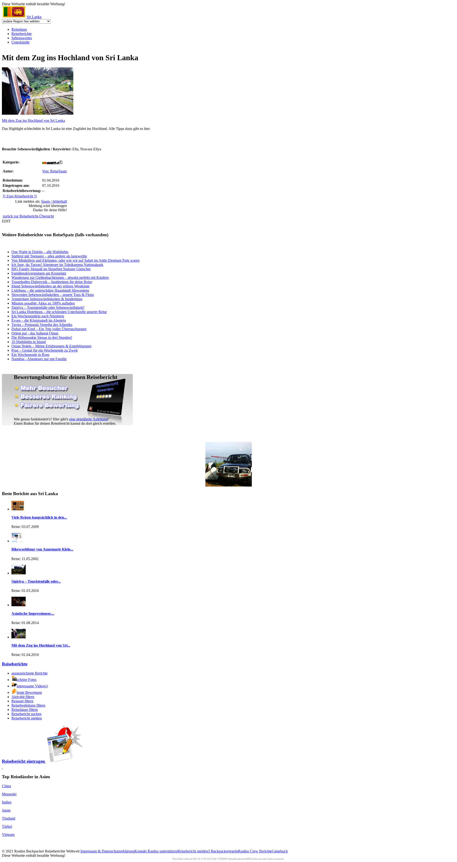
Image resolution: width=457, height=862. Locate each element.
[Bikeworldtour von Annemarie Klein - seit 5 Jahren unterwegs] (17, 541)
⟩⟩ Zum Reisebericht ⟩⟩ (20, 196)
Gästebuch (280, 851)
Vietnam (8, 834)
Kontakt (141, 851)
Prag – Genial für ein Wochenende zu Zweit (44, 350)
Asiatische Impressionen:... (32, 613)
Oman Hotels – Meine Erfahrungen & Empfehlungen (51, 346)
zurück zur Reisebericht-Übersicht (28, 216)
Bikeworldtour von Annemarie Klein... (42, 549)
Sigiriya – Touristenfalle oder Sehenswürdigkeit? (47, 307)
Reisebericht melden (26, 718)
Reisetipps (19, 29)
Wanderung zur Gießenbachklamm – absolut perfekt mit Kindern (60, 278)
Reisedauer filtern (24, 710)
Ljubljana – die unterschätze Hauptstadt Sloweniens (50, 290)
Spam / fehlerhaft (54, 201)
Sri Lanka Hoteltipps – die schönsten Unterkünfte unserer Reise (59, 312)
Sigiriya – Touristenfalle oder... (36, 581)
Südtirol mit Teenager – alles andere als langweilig (49, 256)
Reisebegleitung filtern (28, 705)
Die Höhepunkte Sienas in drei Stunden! (41, 337)
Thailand (8, 818)
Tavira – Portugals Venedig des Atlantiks (41, 325)
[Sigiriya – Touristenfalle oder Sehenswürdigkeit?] (18, 573)
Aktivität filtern (22, 697)
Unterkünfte (20, 42)
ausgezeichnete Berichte (29, 673)
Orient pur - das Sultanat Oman (34, 333)
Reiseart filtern (22, 701)
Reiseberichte (21, 34)
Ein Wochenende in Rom (30, 355)
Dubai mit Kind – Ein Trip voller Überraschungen (48, 329)
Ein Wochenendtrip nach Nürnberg (37, 316)
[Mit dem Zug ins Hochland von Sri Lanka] (18, 637)
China (6, 786)
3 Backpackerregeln (223, 851)
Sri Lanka (34, 17)
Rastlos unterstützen (163, 851)
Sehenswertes (21, 38)
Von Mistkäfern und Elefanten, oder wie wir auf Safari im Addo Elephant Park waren (75, 260)
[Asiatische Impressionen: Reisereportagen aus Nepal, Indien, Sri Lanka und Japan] (18, 605)
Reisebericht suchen (26, 714)
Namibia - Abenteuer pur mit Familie (39, 359)
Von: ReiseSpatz (54, 171)
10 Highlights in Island (28, 342)
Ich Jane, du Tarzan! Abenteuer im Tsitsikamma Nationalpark (57, 265)
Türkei (7, 826)
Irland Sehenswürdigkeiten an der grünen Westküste (50, 286)
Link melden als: (41, 201)
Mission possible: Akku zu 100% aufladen (43, 303)
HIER (248, 859)
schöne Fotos (26, 680)
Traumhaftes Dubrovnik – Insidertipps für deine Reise (51, 282)
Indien (6, 802)
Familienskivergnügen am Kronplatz (38, 273)
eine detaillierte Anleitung (88, 419)
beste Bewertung (29, 692)
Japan (6, 810)
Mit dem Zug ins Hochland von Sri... (40, 645)
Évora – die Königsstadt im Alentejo (38, 320)
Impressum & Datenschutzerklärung (107, 851)
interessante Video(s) (32, 686)
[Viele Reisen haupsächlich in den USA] (17, 509)
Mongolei (9, 794)
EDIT (6, 221)
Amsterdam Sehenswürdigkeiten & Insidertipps (46, 299)
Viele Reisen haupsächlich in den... (39, 517)
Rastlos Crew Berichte (255, 851)
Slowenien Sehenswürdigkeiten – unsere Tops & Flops (52, 295)
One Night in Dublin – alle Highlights (39, 252)
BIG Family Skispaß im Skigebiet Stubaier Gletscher (51, 269)
